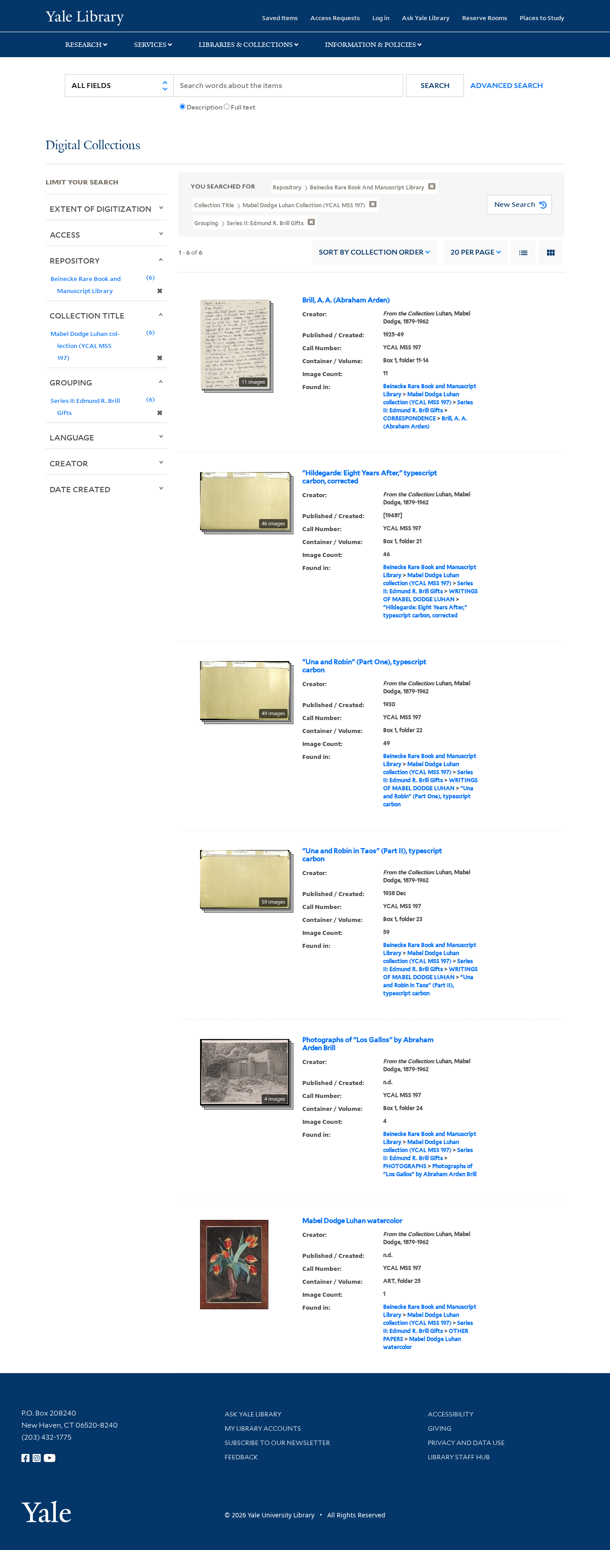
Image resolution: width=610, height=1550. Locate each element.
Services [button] (150, 44)
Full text (243, 107)
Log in (380, 17)
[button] (435, 85)
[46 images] (244, 500)
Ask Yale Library (426, 17)
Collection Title (87, 315)
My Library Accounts (263, 1428)
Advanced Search (506, 85)
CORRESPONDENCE (409, 418)
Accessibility (450, 1414)
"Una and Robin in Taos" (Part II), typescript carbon (372, 855)
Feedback (241, 1457)
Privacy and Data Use (466, 1442)
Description (204, 107)
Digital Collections (93, 146)
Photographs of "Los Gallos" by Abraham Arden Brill (368, 1044)
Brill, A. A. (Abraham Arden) (346, 300)
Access (65, 234)
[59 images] (244, 878)
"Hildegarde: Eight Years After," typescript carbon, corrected (369, 477)
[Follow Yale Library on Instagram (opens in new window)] (37, 1458)
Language (72, 437)
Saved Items (280, 17)
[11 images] (234, 343)
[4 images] (244, 1071)
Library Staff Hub (459, 1457)
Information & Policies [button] (370, 44)
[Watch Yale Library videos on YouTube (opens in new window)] (49, 1458)
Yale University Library (84, 17)
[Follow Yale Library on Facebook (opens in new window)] (25, 1458)
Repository (75, 260)
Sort (371, 252)
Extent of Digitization (100, 208)
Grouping (71, 382)
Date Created (80, 489)
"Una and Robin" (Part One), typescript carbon (364, 666)
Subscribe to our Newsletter (277, 1442)
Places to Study (542, 17)
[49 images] (244, 690)
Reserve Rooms (484, 17)
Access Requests (335, 17)
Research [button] (83, 44)
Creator (69, 463)
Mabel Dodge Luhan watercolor (352, 1221)
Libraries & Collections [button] (246, 44)
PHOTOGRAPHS (404, 1166)
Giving (439, 1428)
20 (472, 252)
